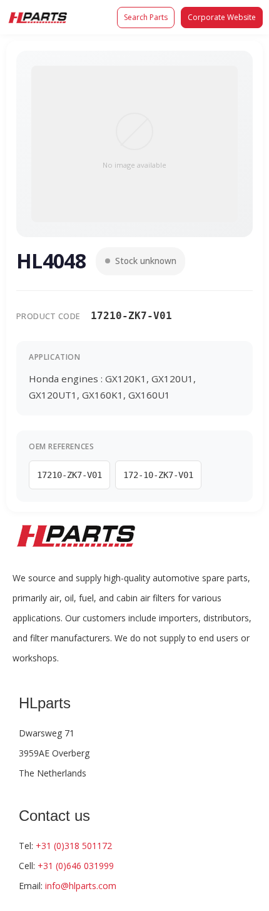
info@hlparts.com (80, 886)
